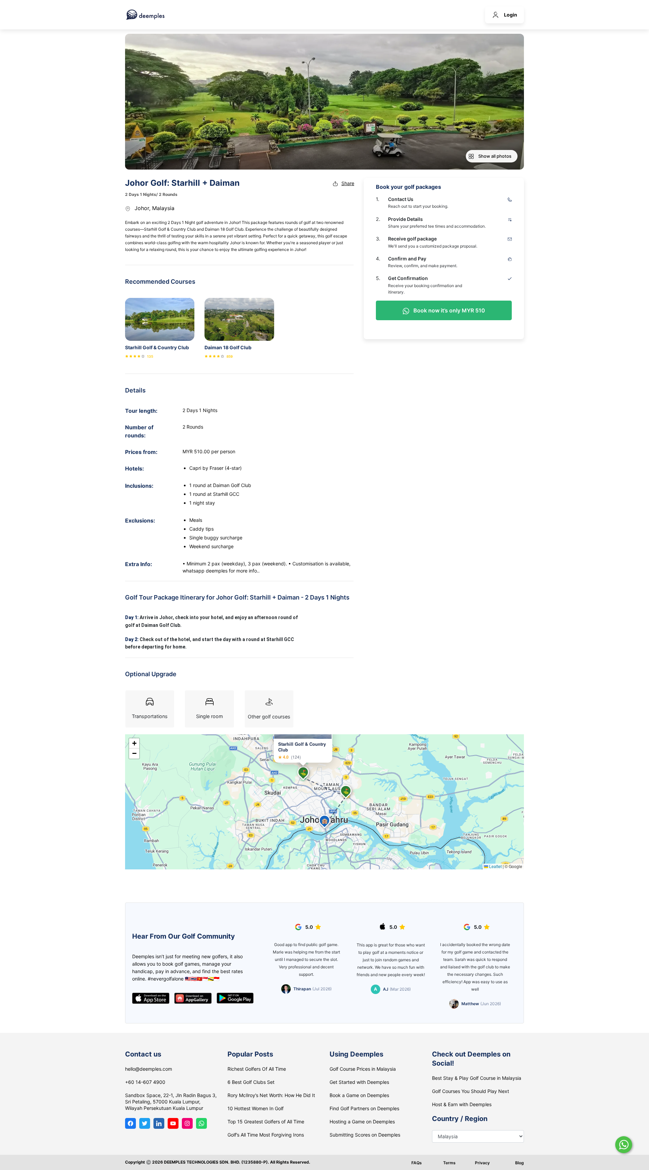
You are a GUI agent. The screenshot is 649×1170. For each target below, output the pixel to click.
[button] (303, 772)
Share (347, 183)
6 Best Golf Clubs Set (250, 1082)
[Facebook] (130, 1123)
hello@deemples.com (148, 1069)
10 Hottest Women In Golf (255, 1108)
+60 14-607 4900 (145, 1082)
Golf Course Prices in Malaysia (363, 1069)
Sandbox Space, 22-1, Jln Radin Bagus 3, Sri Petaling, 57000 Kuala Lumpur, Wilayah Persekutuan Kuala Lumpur (171, 1101)
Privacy (482, 1162)
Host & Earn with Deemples (461, 1104)
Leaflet (495, 866)
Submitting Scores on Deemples (365, 1135)
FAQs (416, 1162)
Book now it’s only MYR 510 (448, 310)
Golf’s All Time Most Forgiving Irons (265, 1135)
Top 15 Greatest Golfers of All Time (265, 1121)
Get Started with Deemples (359, 1082)
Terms (449, 1162)
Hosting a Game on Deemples (362, 1121)
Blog (519, 1162)
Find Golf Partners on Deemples (364, 1108)
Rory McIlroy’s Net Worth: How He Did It (271, 1095)
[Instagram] (187, 1123)
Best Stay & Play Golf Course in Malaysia (476, 1078)
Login (510, 15)
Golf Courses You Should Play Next (470, 1091)
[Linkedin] (158, 1123)
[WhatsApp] (201, 1123)
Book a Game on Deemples (359, 1095)
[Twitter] (144, 1123)
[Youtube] (173, 1123)
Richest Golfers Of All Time (256, 1069)
